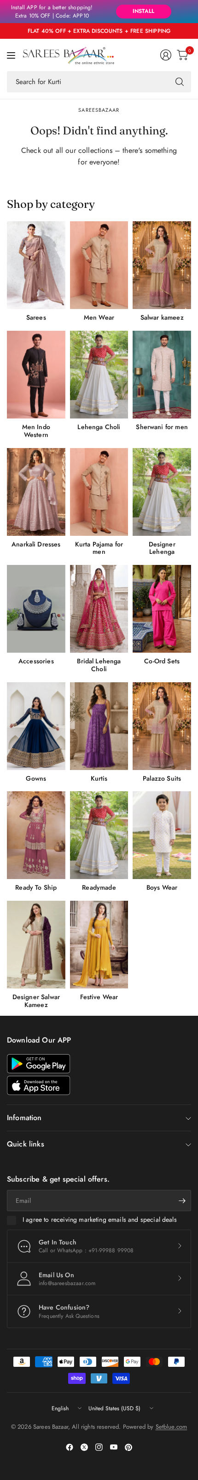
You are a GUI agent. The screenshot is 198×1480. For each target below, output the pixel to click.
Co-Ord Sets (162, 661)
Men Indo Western (36, 431)
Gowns (36, 778)
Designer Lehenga (162, 548)
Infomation (24, 1117)
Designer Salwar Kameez (36, 1001)
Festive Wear (99, 997)
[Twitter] (84, 1447)
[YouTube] (113, 1447)
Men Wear (99, 317)
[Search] (179, 81)
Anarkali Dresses (36, 544)
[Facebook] (69, 1447)
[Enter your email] (182, 1200)
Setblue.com (171, 1426)
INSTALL (143, 11)
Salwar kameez (162, 317)
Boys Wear (161, 888)
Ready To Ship (36, 888)
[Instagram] (99, 1447)
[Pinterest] (128, 1447)
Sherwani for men (162, 427)
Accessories (36, 661)
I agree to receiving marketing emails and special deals (100, 1220)
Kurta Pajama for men (99, 548)
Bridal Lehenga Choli (99, 665)
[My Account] (165, 55)
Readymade (99, 888)
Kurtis (99, 778)
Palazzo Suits (162, 778)
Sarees (36, 317)
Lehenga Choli (98, 427)
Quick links (25, 1144)
